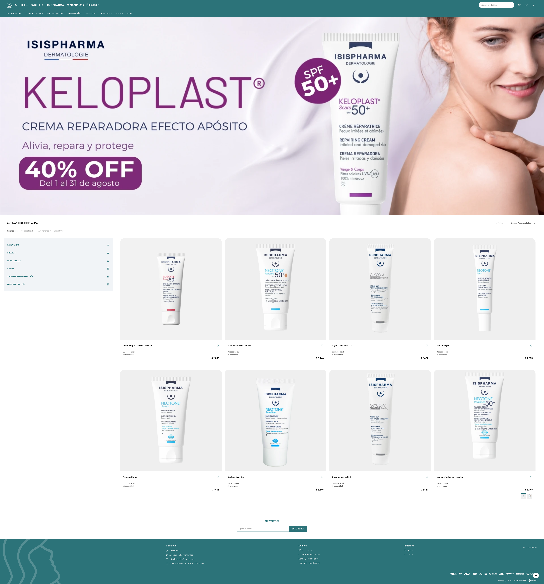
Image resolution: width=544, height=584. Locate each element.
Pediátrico (90, 13)
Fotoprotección (55, 13)
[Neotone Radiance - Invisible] (485, 420)
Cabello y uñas (74, 13)
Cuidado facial (14, 13)
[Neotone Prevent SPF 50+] (275, 289)
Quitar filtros (59, 231)
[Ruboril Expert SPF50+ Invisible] (171, 289)
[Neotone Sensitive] (275, 420)
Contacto (408, 554)
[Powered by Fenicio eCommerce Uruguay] (532, 580)
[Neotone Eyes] (485, 289)
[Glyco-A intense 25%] (380, 420)
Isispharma (59, 5)
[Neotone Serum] (171, 420)
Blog (129, 13)
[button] (519, 5)
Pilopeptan (95, 5)
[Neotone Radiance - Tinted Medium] (530, 496)
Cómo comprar (305, 550)
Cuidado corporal (34, 13)
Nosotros (408, 550)
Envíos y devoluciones (308, 559)
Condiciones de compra (309, 554)
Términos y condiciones (309, 563)
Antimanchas (43, 231)
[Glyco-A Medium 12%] (380, 289)
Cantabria (80, 5)
